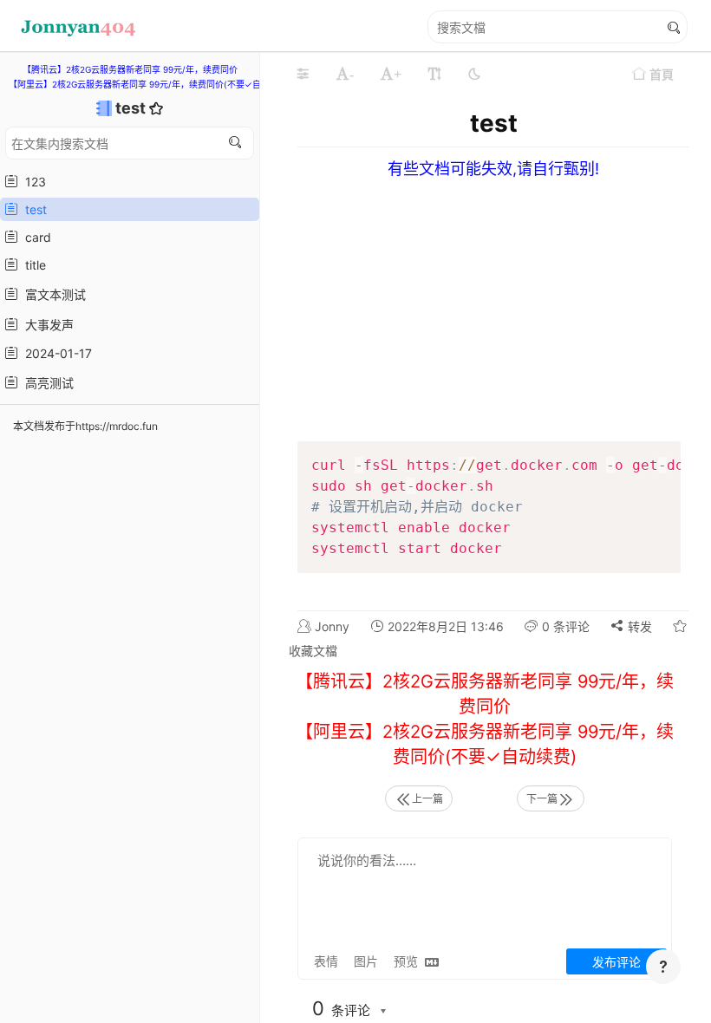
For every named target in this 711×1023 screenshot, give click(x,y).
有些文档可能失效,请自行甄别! (493, 169)
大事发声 (46, 324)
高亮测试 (46, 382)
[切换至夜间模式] (474, 73)
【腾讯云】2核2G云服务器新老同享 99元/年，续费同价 (130, 69)
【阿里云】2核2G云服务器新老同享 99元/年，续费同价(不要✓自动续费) (149, 84)
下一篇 (542, 798)
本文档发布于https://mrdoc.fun (85, 426)
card (34, 237)
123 (32, 181)
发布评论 (616, 962)
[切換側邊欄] (303, 73)
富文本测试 (52, 294)
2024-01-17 (55, 353)
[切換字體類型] (434, 73)
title (32, 264)
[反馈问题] (663, 966)
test (132, 108)
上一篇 (427, 798)
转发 (638, 626)
